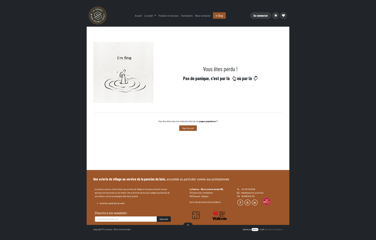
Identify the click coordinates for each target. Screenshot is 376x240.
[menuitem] (138, 15)
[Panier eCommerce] (275, 15)
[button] (187, 225)
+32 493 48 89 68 (248, 189)
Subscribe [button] (164, 219)
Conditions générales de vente (112, 203)
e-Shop (219, 15)
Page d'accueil (188, 128)
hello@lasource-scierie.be (251, 192)
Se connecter (260, 15)
